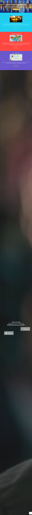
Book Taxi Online (16, 9)
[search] (30, 1)
